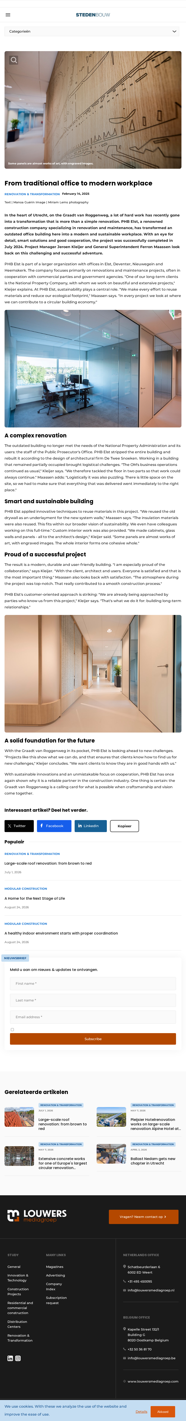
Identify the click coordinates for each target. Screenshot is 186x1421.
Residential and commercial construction (20, 1308)
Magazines (54, 1267)
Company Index (54, 1286)
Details (141, 1411)
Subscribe (93, 1039)
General (13, 1267)
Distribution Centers (17, 1324)
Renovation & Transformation (32, 194)
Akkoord (162, 1412)
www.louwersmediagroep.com (153, 1381)
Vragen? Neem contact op (141, 1217)
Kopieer (124, 826)
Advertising (55, 1275)
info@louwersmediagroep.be (152, 1358)
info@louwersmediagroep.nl (151, 1290)
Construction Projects (18, 1291)
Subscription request (56, 1300)
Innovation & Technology (17, 1277)
